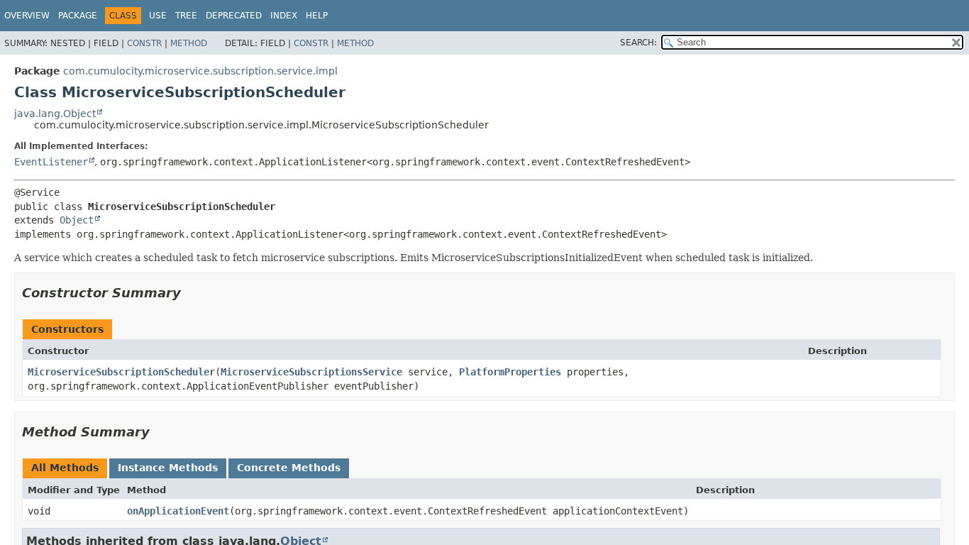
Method (188, 43)
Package (77, 16)
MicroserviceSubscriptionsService (311, 372)
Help (317, 16)
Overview (27, 16)
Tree (186, 16)
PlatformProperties (510, 372)
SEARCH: (638, 43)
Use (158, 16)
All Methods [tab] (65, 467)
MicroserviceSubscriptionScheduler (121, 372)
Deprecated (234, 16)
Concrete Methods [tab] (288, 467)
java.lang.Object (55, 113)
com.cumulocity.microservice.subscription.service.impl (200, 71)
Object (77, 220)
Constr (144, 43)
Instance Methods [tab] (168, 467)
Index (283, 16)
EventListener (51, 161)
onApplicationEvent (178, 511)
